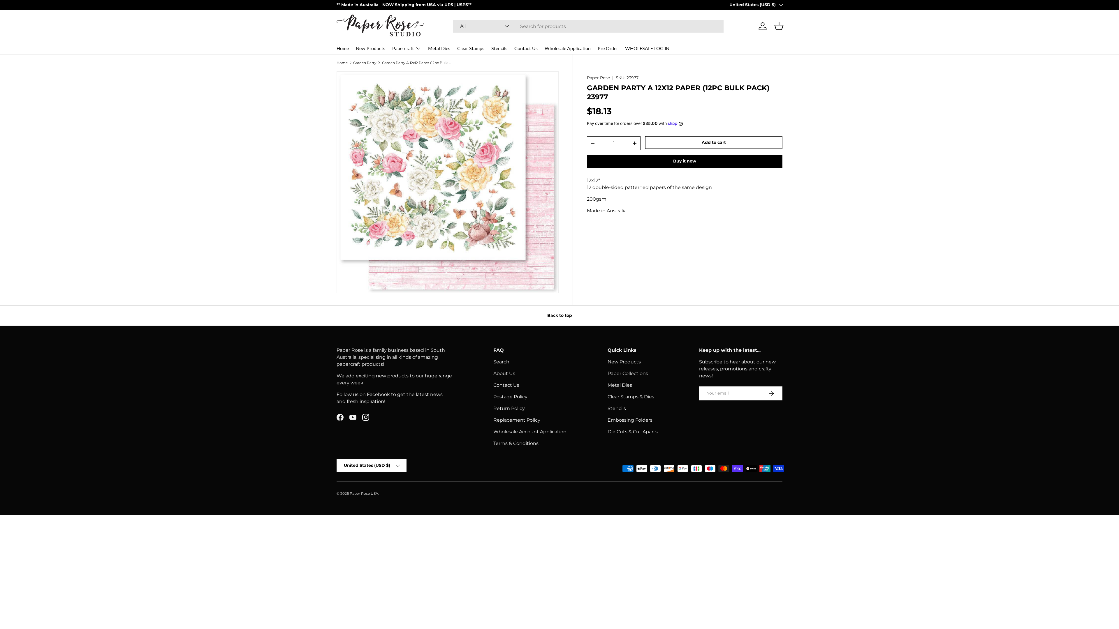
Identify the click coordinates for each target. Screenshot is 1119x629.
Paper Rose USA (364, 493)
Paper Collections (628, 373)
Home (343, 48)
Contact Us (526, 48)
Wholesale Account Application (529, 431)
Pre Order (608, 48)
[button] (779, 26)
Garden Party (364, 63)
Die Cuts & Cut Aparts (633, 431)
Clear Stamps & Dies (631, 397)
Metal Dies (439, 48)
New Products (370, 48)
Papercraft (403, 48)
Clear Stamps (470, 48)
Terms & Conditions (516, 443)
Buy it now (684, 161)
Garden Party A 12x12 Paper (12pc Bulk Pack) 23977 (417, 63)
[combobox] (588, 26)
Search (501, 362)
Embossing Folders (630, 420)
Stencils (499, 48)
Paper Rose (598, 77)
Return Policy (509, 408)
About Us (504, 373)
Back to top (559, 315)
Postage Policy (510, 397)
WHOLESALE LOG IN (647, 48)
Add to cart (714, 142)
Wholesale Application (568, 48)
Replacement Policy (516, 420)
